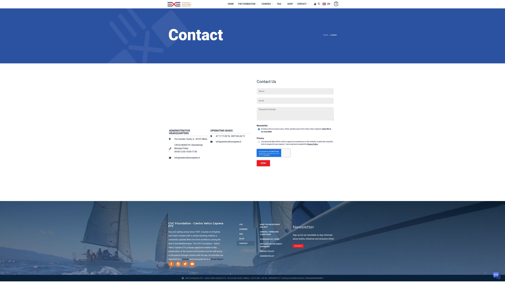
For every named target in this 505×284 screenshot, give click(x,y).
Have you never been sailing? (270, 225)
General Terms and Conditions (269, 233)
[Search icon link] (319, 4)
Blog (241, 239)
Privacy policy (267, 251)
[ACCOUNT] (314, 4)
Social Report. (217, 259)
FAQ (241, 234)
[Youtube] (192, 264)
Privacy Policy (312, 144)
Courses (243, 229)
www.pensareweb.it (314, 278)
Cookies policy (267, 256)
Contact (243, 243)
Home (325, 35)
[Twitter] (185, 264)
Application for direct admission (271, 245)
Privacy (260, 138)
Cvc (241, 224)
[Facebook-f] (171, 264)
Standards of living (269, 239)
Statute (185, 259)
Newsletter (262, 125)
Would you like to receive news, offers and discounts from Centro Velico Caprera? (296, 130)
